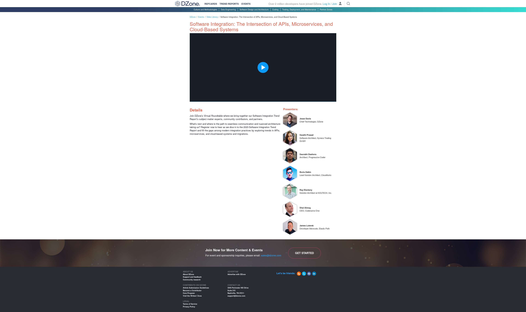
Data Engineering (228, 9)
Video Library (212, 16)
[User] (340, 4)
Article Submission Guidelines (196, 287)
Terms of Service (190, 304)
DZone (193, 16)
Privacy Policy (189, 306)
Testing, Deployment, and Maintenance (299, 9)
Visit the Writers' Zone (192, 295)
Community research (192, 279)
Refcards (211, 3)
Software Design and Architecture (254, 9)
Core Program (189, 293)
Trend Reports (229, 3)
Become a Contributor (192, 290)
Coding (275, 9)
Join (334, 3)
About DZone (188, 274)
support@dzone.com (236, 295)
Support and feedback (192, 277)
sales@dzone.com (271, 255)
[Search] (348, 4)
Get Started (304, 253)
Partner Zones (326, 9)
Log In (326, 3)
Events (246, 3)
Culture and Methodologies (205, 9)
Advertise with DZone (237, 274)
